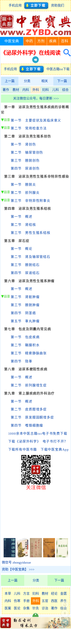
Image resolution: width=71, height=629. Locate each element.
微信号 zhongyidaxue (16, 562)
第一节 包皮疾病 (25, 337)
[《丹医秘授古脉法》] (36, 556)
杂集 (26, 608)
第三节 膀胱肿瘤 (25, 305)
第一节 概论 (21, 249)
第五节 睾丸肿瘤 (25, 321)
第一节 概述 (21, 217)
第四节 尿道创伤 (25, 168)
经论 (54, 593)
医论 (17, 608)
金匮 (63, 593)
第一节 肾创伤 (23, 144)
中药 (29, 41)
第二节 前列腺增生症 (29, 385)
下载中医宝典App (55, 449)
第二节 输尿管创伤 (27, 152)
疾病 (52, 41)
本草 (8, 593)
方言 (26, 593)
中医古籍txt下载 (58, 69)
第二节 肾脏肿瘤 (25, 297)
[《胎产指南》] (62, 556)
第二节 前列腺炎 (25, 193)
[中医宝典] (35, 34)
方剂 (41, 41)
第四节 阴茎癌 (23, 313)
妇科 (45, 90)
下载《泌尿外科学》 (23, 441)
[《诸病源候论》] (9, 556)
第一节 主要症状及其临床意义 (36, 120)
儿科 (55, 90)
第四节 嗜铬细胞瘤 (27, 425)
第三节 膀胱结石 (25, 265)
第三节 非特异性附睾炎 (30, 201)
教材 (16, 90)
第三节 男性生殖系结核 (30, 233)
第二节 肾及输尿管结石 (30, 257)
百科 (64, 41)
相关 (44, 81)
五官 (45, 601)
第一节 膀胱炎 (23, 184)
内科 (25, 90)
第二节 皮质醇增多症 (29, 409)
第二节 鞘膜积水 (25, 345)
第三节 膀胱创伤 (25, 160)
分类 (27, 81)
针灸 (35, 608)
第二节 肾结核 (23, 225)
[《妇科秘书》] (23, 556)
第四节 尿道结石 (25, 273)
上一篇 (10, 81)
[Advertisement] (36, 514)
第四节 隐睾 (21, 361)
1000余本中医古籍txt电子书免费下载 (37, 433)
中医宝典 (11, 41)
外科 (35, 90)
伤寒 (17, 601)
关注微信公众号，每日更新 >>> (36, 98)
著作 (6, 90)
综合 (65, 90)
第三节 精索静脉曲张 (29, 353)
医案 (8, 608)
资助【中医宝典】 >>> (18, 569)
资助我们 (57, 5)
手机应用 (16, 5)
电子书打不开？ (55, 441)
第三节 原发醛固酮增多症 (32, 417)
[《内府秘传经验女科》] (49, 556)
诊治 (45, 608)
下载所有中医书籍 (22, 449)
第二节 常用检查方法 (29, 128)
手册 (26, 601)
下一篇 (62, 81)
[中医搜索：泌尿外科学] (66, 53)
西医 (54, 601)
